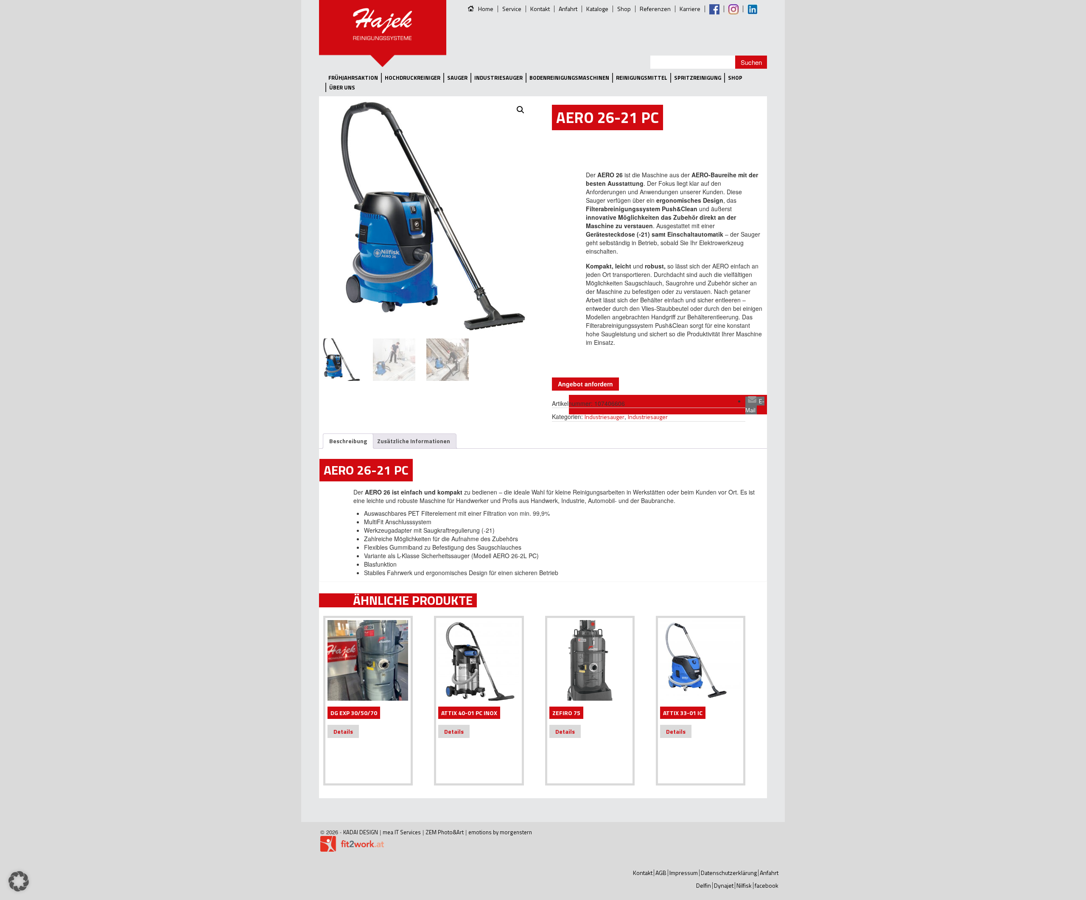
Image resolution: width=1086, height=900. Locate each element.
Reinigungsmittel (641, 78)
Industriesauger (498, 78)
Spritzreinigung (697, 78)
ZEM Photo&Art (444, 832)
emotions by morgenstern (500, 832)
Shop (624, 8)
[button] (520, 109)
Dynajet (723, 885)
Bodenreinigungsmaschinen (569, 78)
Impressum (683, 872)
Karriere (690, 8)
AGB (660, 872)
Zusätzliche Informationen (413, 440)
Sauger (457, 78)
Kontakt (540, 8)
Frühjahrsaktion (353, 78)
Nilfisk (744, 885)
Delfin (703, 885)
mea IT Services (402, 832)
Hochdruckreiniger (412, 78)
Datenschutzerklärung (729, 872)
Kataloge (597, 8)
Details (343, 731)
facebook (766, 885)
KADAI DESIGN (360, 832)
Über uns (342, 88)
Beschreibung (348, 440)
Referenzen (655, 8)
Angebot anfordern (585, 384)
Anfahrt (568, 8)
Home (485, 8)
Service (511, 8)
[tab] (348, 441)
